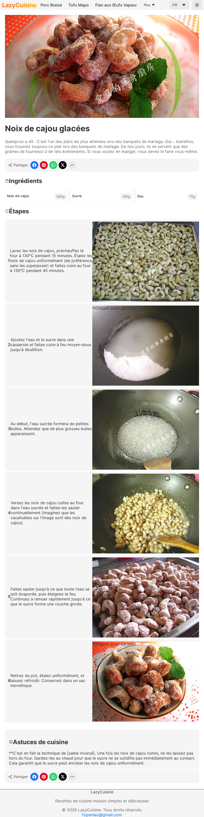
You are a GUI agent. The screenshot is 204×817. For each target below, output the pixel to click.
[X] (63, 165)
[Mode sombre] (197, 5)
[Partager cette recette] (72, 165)
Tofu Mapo (78, 4)
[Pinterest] (44, 165)
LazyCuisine (19, 5)
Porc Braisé (51, 4)
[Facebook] (34, 165)
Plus (147, 5)
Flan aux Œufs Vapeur (116, 4)
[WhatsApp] (53, 165)
